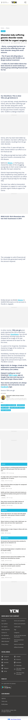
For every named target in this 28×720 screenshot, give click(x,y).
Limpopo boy (21, 405)
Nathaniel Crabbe (17, 42)
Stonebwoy (14, 334)
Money (20, 300)
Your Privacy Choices (16, 719)
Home (2, 28)
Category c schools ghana (8, 405)
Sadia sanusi (4, 407)
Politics (2, 480)
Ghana (7, 28)
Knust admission (5, 410)
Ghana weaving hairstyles (17, 407)
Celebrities (3, 473)
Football (3, 488)
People (2, 545)
